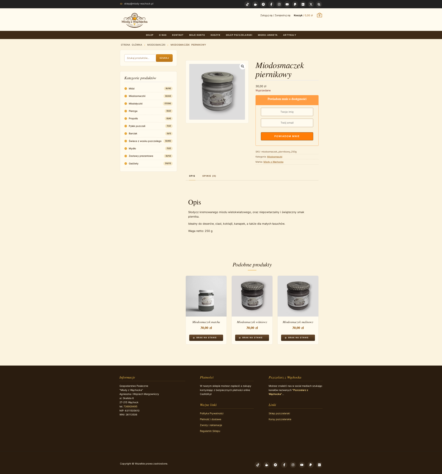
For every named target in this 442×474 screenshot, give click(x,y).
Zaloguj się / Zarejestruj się (275, 15)
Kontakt (178, 35)
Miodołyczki (135, 103)
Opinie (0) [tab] (209, 176)
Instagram (279, 4)
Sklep (149, 35)
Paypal (295, 4)
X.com (311, 4)
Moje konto (197, 35)
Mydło (132, 148)
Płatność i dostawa (210, 419)
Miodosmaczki (156, 44)
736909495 (130, 406)
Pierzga (133, 110)
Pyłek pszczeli (137, 126)
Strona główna (131, 44)
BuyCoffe (255, 4)
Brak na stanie (206, 337)
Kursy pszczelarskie (280, 419)
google (303, 4)
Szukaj (164, 58)
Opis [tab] (192, 176)
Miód (131, 88)
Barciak (133, 133)
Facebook (271, 4)
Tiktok (247, 4)
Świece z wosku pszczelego (145, 141)
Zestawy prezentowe (141, 155)
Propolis (133, 118)
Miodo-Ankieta (268, 35)
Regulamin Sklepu (210, 430)
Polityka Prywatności (211, 413)
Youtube (287, 4)
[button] (242, 66)
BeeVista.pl (319, 4)
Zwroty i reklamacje (211, 425)
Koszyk (215, 35)
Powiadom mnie (287, 136)
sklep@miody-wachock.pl (138, 3)
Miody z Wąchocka (273, 161)
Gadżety (133, 163)
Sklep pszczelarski (239, 35)
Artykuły (289, 35)
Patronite (263, 4)
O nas (163, 35)
